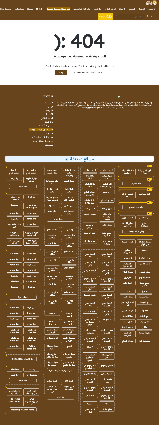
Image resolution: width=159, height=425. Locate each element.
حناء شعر (90, 395)
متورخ (144, 291)
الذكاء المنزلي (110, 9)
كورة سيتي (52, 381)
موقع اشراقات (144, 224)
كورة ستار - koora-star (14, 198)
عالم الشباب (136, 183)
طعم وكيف (144, 321)
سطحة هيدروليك (52, 322)
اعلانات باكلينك (60, 219)
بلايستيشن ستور (107, 380)
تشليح (69, 346)
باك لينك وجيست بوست (107, 216)
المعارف (144, 310)
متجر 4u (107, 319)
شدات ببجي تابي (90, 263)
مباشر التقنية (128, 327)
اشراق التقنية (128, 241)
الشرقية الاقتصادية (127, 264)
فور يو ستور (89, 311)
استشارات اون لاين (127, 303)
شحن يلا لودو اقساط (90, 279)
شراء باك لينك (106, 170)
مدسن (128, 291)
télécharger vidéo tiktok (22, 409)
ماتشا (90, 403)
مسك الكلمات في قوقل (144, 243)
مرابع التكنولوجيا (127, 251)
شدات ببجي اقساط (106, 255)
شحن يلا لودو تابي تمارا (90, 331)
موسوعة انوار (145, 341)
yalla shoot (52, 229)
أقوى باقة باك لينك (52, 190)
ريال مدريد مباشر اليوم (31, 171)
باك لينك (97, 9)
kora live (14, 253)
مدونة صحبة (144, 333)
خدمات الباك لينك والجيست (69, 173)
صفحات (49, 145)
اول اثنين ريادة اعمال (144, 171)
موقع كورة (23, 297)
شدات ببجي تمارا (90, 255)
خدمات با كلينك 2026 (69, 198)
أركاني (144, 327)
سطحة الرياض (69, 314)
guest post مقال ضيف (52, 171)
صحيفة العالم (90, 241)
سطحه (52, 313)
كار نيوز (127, 277)
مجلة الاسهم (144, 263)
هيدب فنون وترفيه (107, 242)
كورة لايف (31, 259)
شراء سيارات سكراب (52, 347)
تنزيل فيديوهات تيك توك (31, 401)
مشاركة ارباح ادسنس (128, 171)
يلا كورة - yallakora (14, 233)
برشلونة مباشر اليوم (14, 171)
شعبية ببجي (107, 373)
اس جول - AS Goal (14, 241)
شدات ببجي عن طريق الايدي (90, 322)
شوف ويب (127, 258)
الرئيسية (151, 9)
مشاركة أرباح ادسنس (82, 9)
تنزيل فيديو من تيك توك (31, 392)
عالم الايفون (144, 272)
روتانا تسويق (144, 296)
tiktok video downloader (14, 400)
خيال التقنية (144, 258)
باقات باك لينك (90, 177)
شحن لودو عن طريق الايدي (90, 366)
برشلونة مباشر (52, 236)
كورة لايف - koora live (31, 331)
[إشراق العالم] (151, 2)
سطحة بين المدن (69, 322)
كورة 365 (69, 381)
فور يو (90, 346)
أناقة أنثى (127, 283)
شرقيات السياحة (127, 334)
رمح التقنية (144, 316)
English (39, 9)
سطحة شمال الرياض (69, 330)
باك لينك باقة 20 (52, 182)
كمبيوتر (132, 9)
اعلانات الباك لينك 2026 (89, 201)
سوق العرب (69, 181)
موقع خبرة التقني (144, 284)
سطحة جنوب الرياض (69, 339)
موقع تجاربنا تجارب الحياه (52, 198)
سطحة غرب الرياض (52, 330)
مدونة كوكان (127, 272)
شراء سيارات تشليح (69, 355)
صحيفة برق (127, 217)
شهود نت (127, 321)
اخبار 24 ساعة (90, 233)
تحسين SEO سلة (127, 195)
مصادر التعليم (90, 214)
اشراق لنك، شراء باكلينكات (106, 185)
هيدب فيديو (127, 310)
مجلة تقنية (107, 225)
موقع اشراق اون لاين (127, 224)
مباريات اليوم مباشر (69, 236)
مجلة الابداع (127, 296)
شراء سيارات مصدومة (52, 363)
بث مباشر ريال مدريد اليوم (52, 389)
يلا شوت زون (31, 375)
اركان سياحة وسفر (136, 231)
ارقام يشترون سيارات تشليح (69, 363)
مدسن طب (90, 208)
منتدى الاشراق (106, 200)
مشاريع (52, 205)
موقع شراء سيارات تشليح (52, 355)
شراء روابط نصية (107, 177)
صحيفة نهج (144, 277)
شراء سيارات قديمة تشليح (60, 370)
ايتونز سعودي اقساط (107, 279)
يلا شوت (69, 229)
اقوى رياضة (107, 208)
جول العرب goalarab (69, 387)
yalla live (23, 186)
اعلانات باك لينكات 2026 (22, 359)
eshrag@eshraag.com (92, 107)
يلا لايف (60, 397)
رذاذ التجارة (128, 316)
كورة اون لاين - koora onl (31, 233)
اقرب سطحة (52, 338)
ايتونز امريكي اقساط (90, 339)
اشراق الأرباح (127, 341)
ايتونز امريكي (90, 270)
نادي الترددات (144, 302)
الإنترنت (142, 9)
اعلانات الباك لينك (89, 185)
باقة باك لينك (145, 194)
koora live (14, 213)
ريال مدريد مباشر (69, 244)
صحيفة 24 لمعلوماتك (24, 9)
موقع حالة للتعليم (107, 234)
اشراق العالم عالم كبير (89, 193)
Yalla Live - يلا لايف (14, 225)
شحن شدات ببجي (106, 356)
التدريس (107, 192)
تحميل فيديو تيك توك (14, 392)
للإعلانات (37, 421)
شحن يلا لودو (107, 365)
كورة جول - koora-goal (31, 206)
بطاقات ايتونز (90, 373)
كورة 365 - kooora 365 (31, 241)
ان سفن (144, 250)
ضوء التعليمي (145, 217)
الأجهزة (122, 9)
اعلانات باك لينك (69, 212)
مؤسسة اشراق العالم (43, 141)
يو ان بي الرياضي (90, 226)
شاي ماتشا (107, 409)
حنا (106, 403)
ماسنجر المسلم (136, 207)
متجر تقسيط (90, 295)
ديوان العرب (69, 205)
